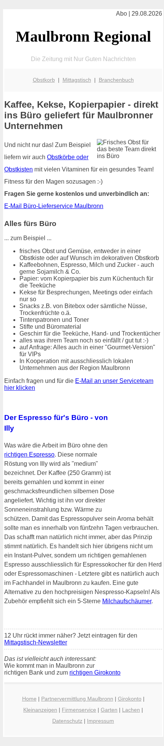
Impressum (100, 721)
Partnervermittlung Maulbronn (77, 699)
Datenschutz (67, 721)
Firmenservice (79, 710)
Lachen (131, 710)
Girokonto (129, 699)
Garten (109, 710)
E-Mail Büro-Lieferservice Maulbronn (53, 206)
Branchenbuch (116, 80)
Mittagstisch (77, 80)
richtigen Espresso (29, 454)
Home (29, 699)
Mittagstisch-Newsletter (35, 642)
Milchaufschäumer (126, 601)
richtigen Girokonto (95, 672)
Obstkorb (44, 80)
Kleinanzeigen (40, 710)
